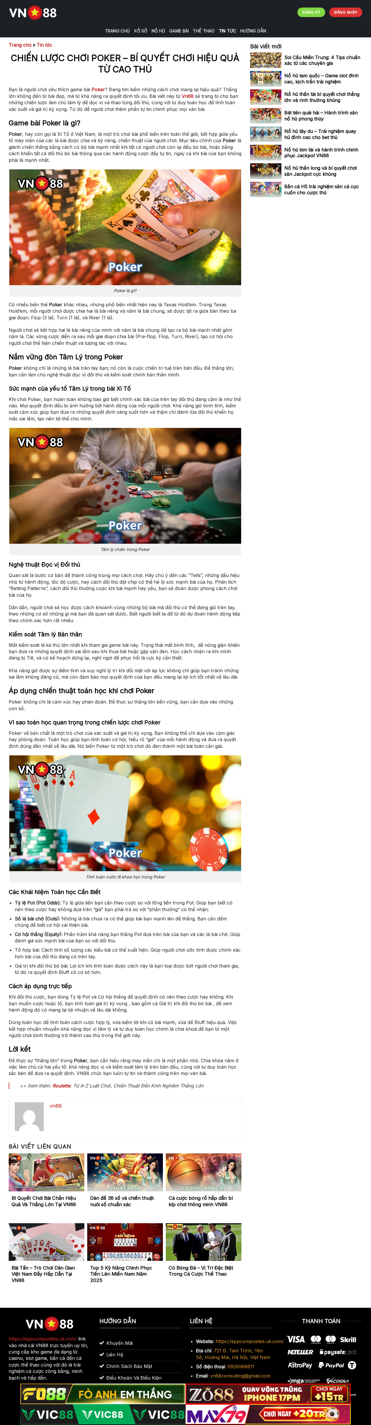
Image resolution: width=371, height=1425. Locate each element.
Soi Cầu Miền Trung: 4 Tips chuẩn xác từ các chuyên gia (322, 60)
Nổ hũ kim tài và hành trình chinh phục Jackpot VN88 (321, 152)
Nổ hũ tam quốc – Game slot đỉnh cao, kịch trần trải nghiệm (321, 79)
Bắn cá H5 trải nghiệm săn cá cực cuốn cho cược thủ (321, 189)
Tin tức (227, 30)
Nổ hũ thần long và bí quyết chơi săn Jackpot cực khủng (320, 171)
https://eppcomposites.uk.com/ (250, 1341)
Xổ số (140, 30)
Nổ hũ (158, 30)
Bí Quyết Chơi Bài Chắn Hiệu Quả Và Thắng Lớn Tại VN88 (44, 1201)
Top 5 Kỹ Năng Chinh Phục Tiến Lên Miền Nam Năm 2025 (121, 1274)
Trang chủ (117, 30)
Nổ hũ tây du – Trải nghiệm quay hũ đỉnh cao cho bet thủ (320, 134)
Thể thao (203, 30)
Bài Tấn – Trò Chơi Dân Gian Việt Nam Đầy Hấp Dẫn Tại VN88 (43, 1274)
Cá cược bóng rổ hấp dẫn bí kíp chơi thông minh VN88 (201, 1201)
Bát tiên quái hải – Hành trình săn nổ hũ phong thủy (321, 115)
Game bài (179, 30)
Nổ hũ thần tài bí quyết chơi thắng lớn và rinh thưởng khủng (321, 97)
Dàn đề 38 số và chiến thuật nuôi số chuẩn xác (122, 1201)
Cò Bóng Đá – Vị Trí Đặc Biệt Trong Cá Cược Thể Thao (201, 1271)
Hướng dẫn (253, 30)
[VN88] (33, 12)
